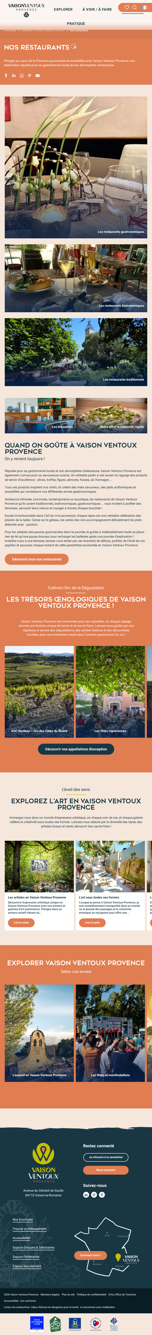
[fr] (145, 7)
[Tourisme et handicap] (75, 1324)
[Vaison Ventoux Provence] (26, 10)
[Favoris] (127, 7)
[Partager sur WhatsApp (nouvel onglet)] (22, 76)
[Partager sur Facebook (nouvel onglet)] (6, 76)
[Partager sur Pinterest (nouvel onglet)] (30, 76)
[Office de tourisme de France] (114, 1324)
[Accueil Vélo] (55, 1324)
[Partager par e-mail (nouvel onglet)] (38, 76)
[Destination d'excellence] (96, 1324)
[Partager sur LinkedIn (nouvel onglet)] (14, 76)
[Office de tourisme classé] (37, 1324)
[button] (135, 7)
